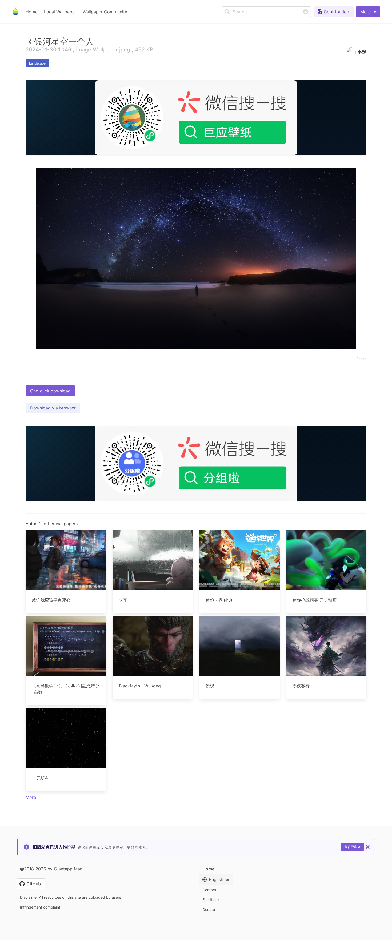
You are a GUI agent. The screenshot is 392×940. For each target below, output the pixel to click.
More (31, 797)
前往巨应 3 (352, 847)
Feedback (211, 899)
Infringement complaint (40, 907)
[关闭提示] (368, 847)
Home (32, 11)
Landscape (37, 63)
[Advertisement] (196, 194)
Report (361, 359)
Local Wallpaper (60, 11)
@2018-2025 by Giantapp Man (51, 868)
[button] (368, 11)
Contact (209, 889)
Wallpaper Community (105, 11)
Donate (208, 909)
